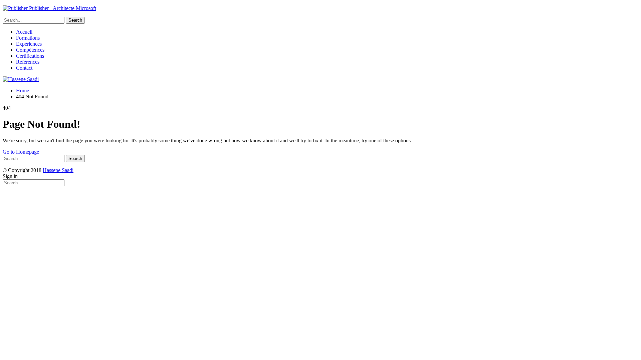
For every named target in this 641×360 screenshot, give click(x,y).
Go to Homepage (21, 152)
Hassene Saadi (58, 170)
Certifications (30, 56)
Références (27, 62)
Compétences (30, 50)
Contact (24, 68)
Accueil (24, 32)
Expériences (29, 44)
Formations (28, 38)
